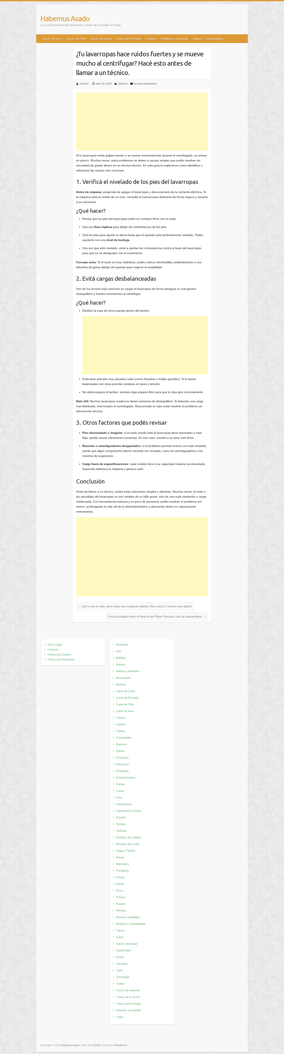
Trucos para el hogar (128, 1003)
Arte (118, 651)
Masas (120, 857)
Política (120, 897)
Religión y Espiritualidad (130, 923)
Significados (123, 950)
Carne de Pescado (128, 38)
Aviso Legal (55, 644)
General (122, 83)
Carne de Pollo (76, 38)
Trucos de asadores (128, 990)
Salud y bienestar (126, 943)
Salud (119, 937)
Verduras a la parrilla (174, 38)
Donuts (120, 751)
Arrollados (122, 644)
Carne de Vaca (52, 38)
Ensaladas (122, 770)
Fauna (120, 790)
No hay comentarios (145, 83)
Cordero (151, 38)
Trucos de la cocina (128, 997)
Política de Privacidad (61, 659)
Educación (122, 764)
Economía (122, 757)
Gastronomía (124, 804)
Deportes (121, 744)
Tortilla (120, 983)
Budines (121, 684)
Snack (120, 957)
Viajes (120, 1016)
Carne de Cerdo (101, 38)
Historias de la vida (127, 844)
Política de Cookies (59, 654)
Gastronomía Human (128, 810)
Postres (121, 903)
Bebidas (121, 657)
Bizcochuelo (123, 677)
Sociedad (121, 963)
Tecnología (122, 977)
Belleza (120, 664)
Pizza (119, 890)
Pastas (120, 877)
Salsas (197, 38)
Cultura (120, 731)
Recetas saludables (128, 917)
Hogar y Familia (125, 850)
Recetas (121, 910)
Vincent (84, 83)
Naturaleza (122, 864)
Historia (120, 824)
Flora (119, 797)
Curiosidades (214, 38)
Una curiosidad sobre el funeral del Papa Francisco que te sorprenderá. (157, 616)
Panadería (122, 870)
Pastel (120, 884)
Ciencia (120, 717)
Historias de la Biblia (128, 837)
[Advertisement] (142, 122)
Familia (120, 784)
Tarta (119, 970)
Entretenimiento (125, 777)
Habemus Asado (64, 18)
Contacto (53, 649)
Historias (121, 830)
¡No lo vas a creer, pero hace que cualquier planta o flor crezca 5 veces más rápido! (135, 606)
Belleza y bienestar (127, 671)
